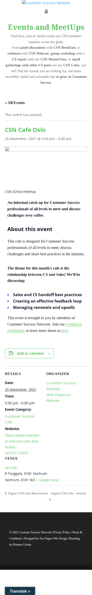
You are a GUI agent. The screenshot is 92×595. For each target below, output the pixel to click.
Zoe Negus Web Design (53, 538)
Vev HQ (11, 467)
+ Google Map (47, 480)
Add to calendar (30, 353)
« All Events (15, 103)
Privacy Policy (62, 532)
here (64, 330)
